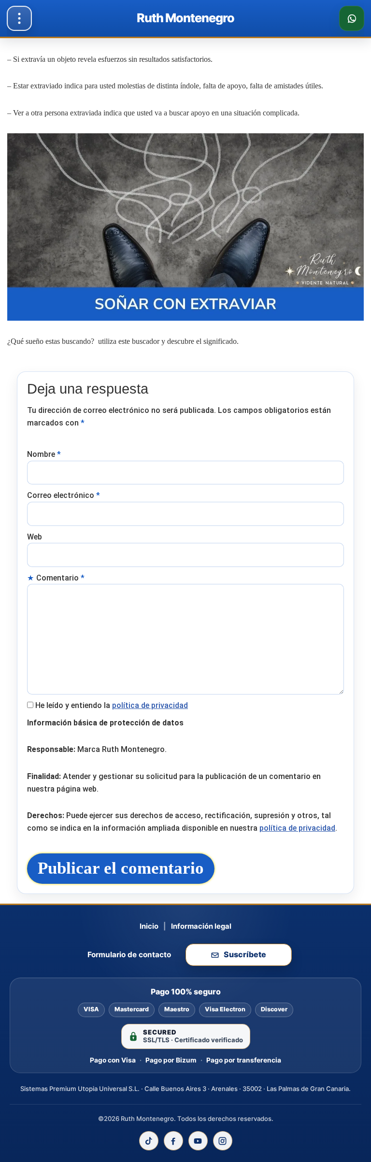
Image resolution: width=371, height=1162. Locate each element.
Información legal (201, 926)
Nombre (44, 454)
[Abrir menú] (19, 18)
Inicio (149, 926)
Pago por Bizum (171, 1060)
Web (34, 536)
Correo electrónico (63, 495)
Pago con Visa (113, 1060)
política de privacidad (150, 705)
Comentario (60, 577)
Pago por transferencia (243, 1060)
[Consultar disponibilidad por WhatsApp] (351, 18)
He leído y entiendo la (111, 705)
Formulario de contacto (129, 954)
